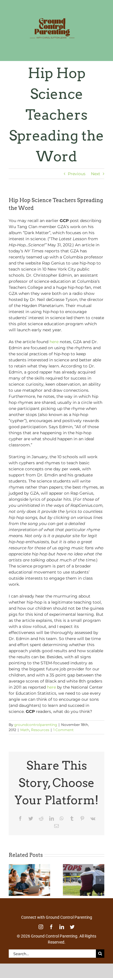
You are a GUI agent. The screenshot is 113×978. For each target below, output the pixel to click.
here (54, 341)
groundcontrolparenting (35, 724)
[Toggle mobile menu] (101, 49)
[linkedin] (61, 927)
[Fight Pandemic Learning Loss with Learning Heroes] (29, 866)
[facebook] (51, 927)
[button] (13, 880)
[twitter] (72, 927)
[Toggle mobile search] (89, 49)
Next (95, 173)
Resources (40, 730)
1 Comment (63, 730)
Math (24, 730)
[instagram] (41, 927)
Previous (76, 173)
